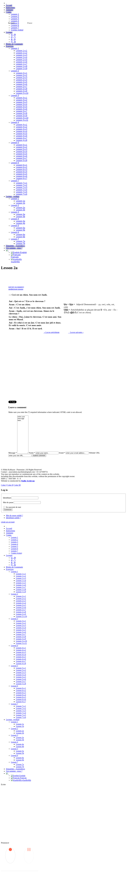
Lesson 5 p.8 (21, 160)
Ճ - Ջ (13, 39)
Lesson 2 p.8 (21, 89)
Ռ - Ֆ (13, 42)
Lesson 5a (20, 228)
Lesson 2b (20, 210)
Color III (17, 485)
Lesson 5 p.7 (21, 158)
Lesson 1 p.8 (21, 66)
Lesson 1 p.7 (21, 64)
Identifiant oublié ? (13, 518)
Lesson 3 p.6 (21, 109)
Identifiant (7, 498)
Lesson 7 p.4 (21, 190)
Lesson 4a (20, 221)
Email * (62, 453)
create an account (8, 522)
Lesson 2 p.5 (21, 82)
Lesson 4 (15, 21)
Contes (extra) (17, 30)
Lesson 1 (15, 14)
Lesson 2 (15, 16)
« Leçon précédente (51, 332)
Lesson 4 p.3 (21, 129)
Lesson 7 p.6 (21, 194)
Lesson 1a (20, 201)
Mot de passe (8, 502)
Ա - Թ (13, 35)
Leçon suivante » (75, 332)
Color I (4, 485)
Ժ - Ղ (13, 37)
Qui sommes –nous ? (14, 248)
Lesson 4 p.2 (21, 127)
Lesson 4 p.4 (21, 131)
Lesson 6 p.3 (21, 169)
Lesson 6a (20, 234)
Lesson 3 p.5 (21, 107)
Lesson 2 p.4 (21, 80)
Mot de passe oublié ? (14, 515)
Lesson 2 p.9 (21, 91)
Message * (12, 453)
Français (15, 257)
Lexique (9, 32)
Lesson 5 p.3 (21, 149)
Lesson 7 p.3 (21, 187)
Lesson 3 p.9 (21, 116)
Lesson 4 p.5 (21, 134)
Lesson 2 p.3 (21, 77)
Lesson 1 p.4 (21, 57)
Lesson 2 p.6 (21, 84)
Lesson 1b (20, 203)
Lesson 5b (20, 230)
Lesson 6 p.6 (21, 176)
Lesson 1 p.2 (21, 53)
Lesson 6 (15, 25)
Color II (10, 485)
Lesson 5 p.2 (21, 147)
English (23, 252)
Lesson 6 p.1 (21, 165)
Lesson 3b (20, 217)
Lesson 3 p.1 (21, 98)
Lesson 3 (15, 19)
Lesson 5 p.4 (21, 152)
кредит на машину (16, 287)
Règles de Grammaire (14, 44)
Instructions (10, 7)
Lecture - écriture (12, 196)
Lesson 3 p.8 (21, 113)
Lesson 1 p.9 (21, 69)
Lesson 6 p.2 (21, 167)
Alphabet (9, 10)
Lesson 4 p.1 (21, 125)
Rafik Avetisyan (28, 481)
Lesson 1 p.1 (21, 51)
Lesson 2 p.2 (21, 75)
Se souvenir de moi (13, 507)
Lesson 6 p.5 (21, 174)
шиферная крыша (15, 289)
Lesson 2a (20, 208)
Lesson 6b (20, 237)
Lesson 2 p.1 (21, 73)
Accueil (9, 5)
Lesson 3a (20, 214)
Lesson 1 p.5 (21, 60)
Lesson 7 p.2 (21, 185)
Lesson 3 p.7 (21, 111)
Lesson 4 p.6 (21, 136)
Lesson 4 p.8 (21, 140)
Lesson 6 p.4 (21, 172)
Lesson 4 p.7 (21, 138)
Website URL (94, 453)
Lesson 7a (20, 241)
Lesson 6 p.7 (21, 178)
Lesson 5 (15, 23)
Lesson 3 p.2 (21, 100)
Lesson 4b (20, 223)
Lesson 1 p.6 (21, 62)
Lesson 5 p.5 (21, 154)
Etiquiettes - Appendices (15, 246)
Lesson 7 (15, 28)
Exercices (10, 46)
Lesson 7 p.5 (21, 192)
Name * (32, 453)
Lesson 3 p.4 (21, 104)
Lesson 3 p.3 (21, 102)
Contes (8, 12)
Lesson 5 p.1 (21, 145)
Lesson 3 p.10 (22, 118)
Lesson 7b (20, 243)
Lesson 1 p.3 (21, 55)
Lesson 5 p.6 (21, 156)
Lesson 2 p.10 (22, 93)
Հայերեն (26, 780)
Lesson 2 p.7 (21, 86)
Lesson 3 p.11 (22, 120)
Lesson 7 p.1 (21, 183)
